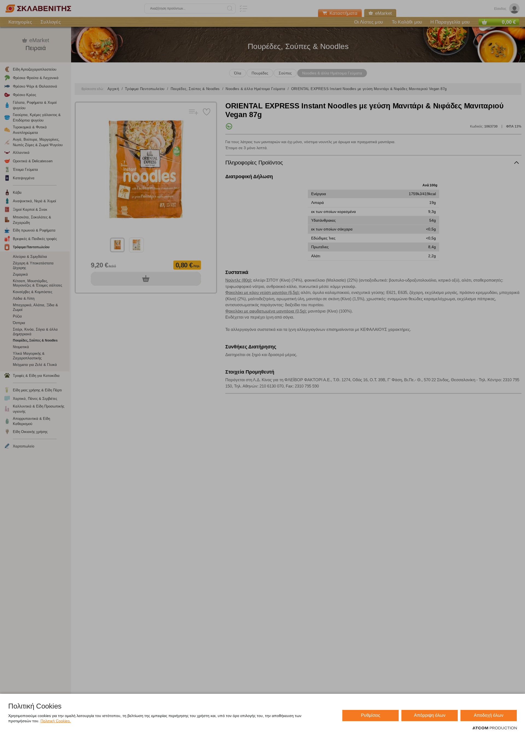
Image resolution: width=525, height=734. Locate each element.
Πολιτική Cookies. (55, 721)
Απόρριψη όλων (429, 715)
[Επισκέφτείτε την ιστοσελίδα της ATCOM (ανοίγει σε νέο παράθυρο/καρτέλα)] (494, 728)
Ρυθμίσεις (370, 715)
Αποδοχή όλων (488, 715)
